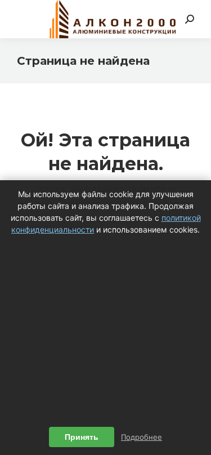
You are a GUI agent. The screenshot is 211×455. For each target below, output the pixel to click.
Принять (81, 436)
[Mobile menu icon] (23, 19)
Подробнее (141, 436)
